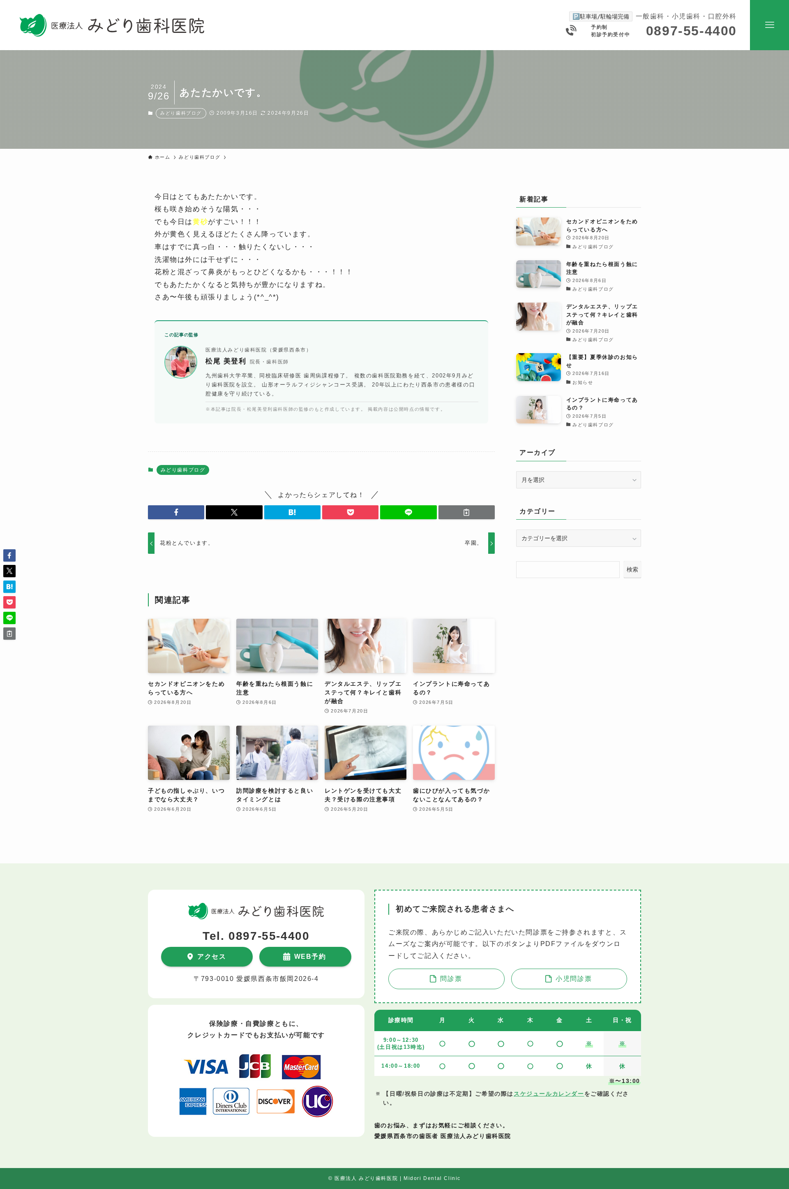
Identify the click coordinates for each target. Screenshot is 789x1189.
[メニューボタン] (769, 25)
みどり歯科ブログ (181, 113)
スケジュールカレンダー (549, 1093)
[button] (176, 512)
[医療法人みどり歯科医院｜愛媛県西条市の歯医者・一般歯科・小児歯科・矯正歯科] (112, 25)
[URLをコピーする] (466, 512)
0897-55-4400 (691, 30)
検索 (632, 569)
